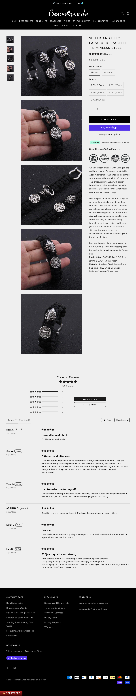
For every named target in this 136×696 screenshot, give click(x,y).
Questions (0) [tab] (24, 420)
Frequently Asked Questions (20, 630)
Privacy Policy (50, 617)
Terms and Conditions (54, 608)
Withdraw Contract (53, 612)
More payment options (109, 134)
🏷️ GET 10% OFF (11, 693)
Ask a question (90, 404)
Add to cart (109, 119)
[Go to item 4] (10, 68)
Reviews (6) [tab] (12, 420)
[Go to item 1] (10, 39)
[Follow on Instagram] (14, 668)
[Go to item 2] (10, 49)
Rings (67, 21)
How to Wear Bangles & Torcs (20, 612)
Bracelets (55, 21)
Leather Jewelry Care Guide (19, 617)
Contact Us (11, 635)
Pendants (41, 21)
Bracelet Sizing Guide (16, 608)
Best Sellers (26, 21)
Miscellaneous (62, 25)
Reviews (77, 25)
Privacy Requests (52, 622)
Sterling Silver (81, 21)
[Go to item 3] (10, 58)
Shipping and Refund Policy (57, 603)
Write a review (90, 399)
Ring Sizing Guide (14, 603)
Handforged (118, 21)
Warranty (48, 627)
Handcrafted (101, 21)
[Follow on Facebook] (7, 668)
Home (14, 21)
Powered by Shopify (36, 680)
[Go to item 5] (10, 78)
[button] (95, 54)
